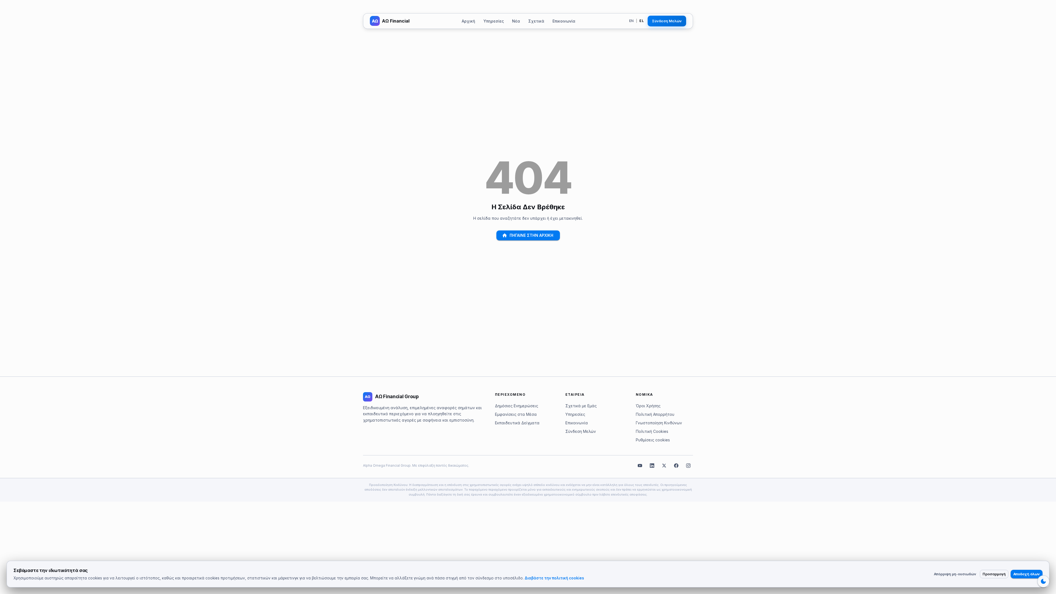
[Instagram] (688, 465)
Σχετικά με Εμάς (581, 405)
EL (641, 21)
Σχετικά (536, 21)
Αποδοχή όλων (1026, 574)
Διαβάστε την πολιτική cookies (554, 578)
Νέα (516, 21)
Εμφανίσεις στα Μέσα (516, 414)
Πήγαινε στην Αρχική (531, 235)
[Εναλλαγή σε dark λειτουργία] (1043, 581)
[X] (664, 465)
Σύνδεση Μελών (667, 21)
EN (631, 21)
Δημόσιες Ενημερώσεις (516, 405)
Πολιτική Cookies (652, 431)
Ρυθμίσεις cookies (653, 440)
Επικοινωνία (563, 21)
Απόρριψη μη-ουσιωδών (955, 574)
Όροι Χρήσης (648, 405)
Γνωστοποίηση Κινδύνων (659, 422)
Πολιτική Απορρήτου (655, 414)
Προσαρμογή (994, 574)
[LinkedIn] (652, 465)
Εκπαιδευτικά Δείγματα (517, 422)
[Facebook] (676, 465)
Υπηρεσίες (493, 21)
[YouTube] (640, 465)
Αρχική (468, 21)
